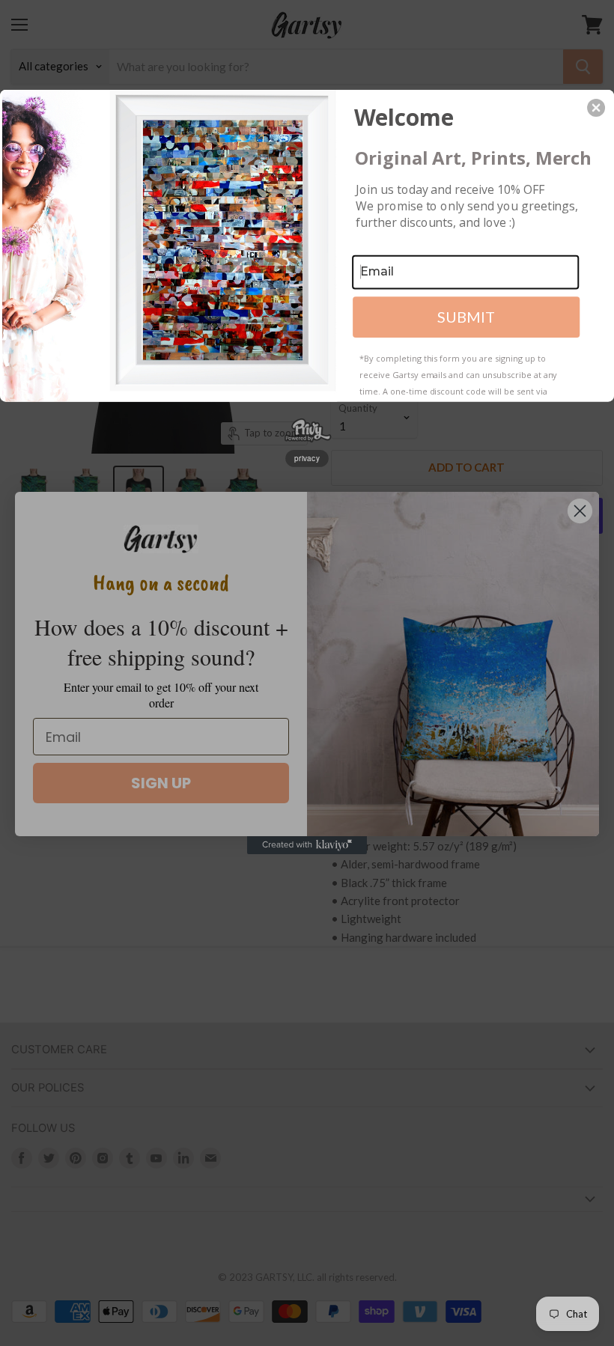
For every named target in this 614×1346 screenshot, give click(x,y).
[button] (596, 108)
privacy (307, 458)
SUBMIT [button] (466, 317)
